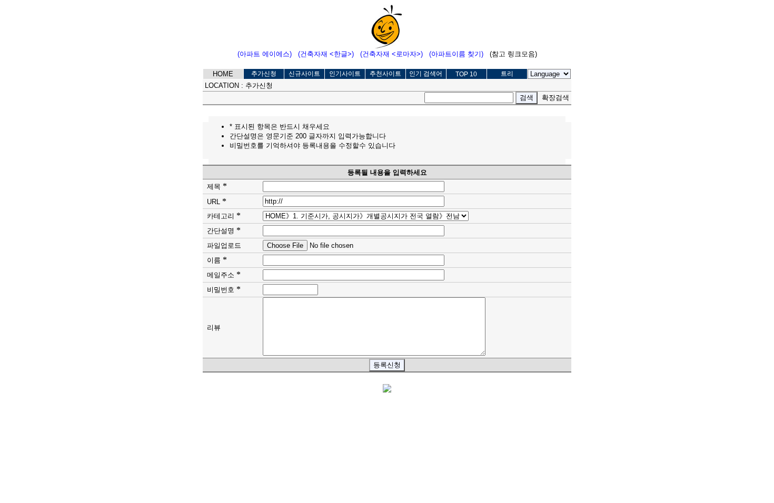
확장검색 (555, 98)
